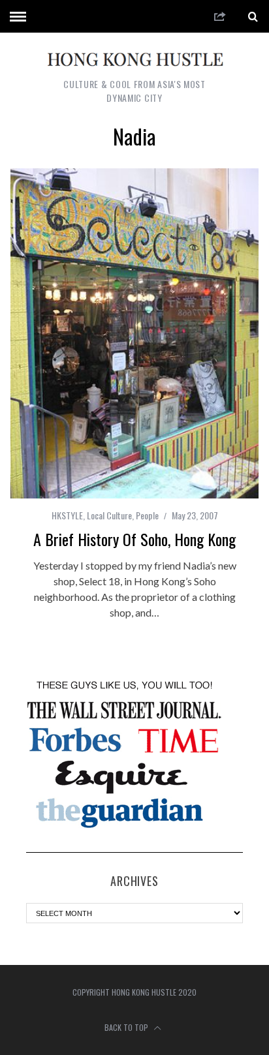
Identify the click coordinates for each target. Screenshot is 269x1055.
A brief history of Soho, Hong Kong (134, 539)
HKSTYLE (67, 515)
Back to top (127, 1027)
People (147, 515)
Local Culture (109, 515)
